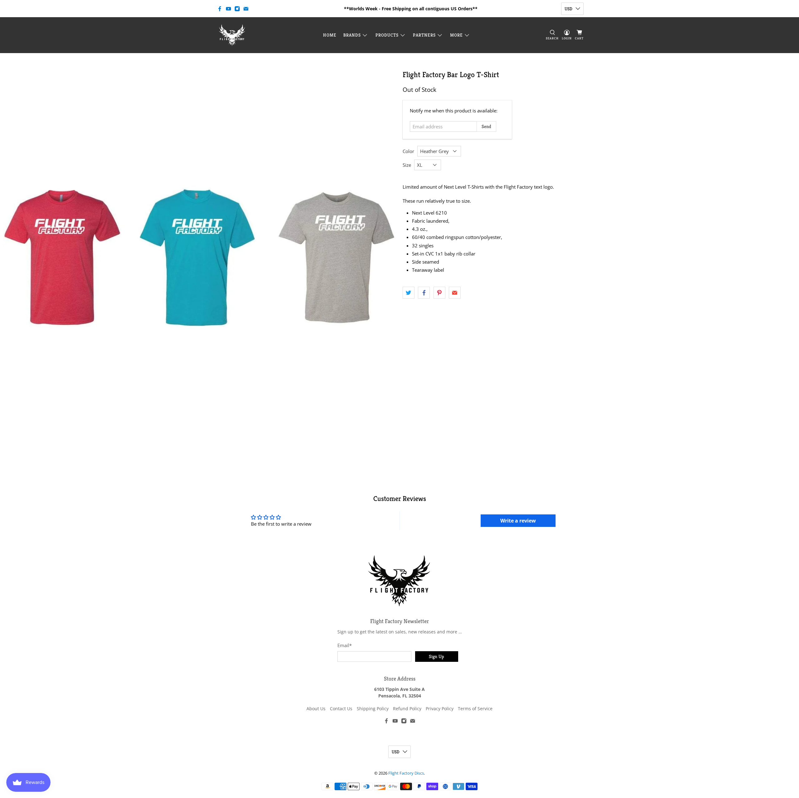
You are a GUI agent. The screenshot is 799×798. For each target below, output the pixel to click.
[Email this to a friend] (455, 293)
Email (344, 645)
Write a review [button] (518, 520)
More (456, 35)
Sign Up (436, 656)
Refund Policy (407, 708)
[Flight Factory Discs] (232, 35)
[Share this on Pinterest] (439, 293)
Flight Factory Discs (406, 773)
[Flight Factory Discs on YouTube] (228, 9)
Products (387, 35)
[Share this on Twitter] (408, 293)
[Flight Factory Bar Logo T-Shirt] (199, 256)
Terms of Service (475, 708)
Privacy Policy (439, 708)
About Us (316, 708)
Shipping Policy (373, 708)
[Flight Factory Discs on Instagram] (237, 9)
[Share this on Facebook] (424, 293)
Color (408, 151)
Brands (352, 35)
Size (407, 165)
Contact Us (341, 708)
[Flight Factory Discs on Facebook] (220, 9)
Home (329, 35)
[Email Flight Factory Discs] (246, 9)
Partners (424, 35)
